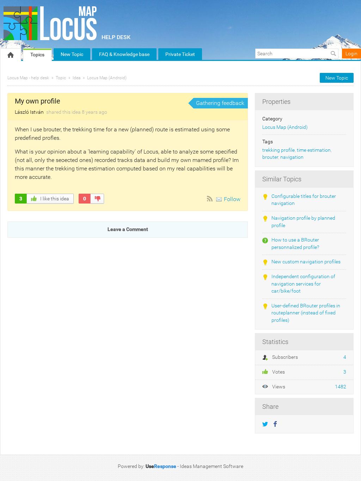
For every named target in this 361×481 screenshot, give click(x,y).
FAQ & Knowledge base (124, 54)
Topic (61, 77)
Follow (232, 199)
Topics (37, 54)
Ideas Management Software (211, 466)
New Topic (72, 54)
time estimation (314, 150)
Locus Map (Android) (107, 77)
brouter (270, 157)
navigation (292, 157)
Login (351, 53)
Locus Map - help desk (28, 77)
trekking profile (278, 150)
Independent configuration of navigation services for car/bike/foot (303, 284)
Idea (76, 77)
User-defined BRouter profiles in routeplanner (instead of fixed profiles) (305, 313)
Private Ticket (180, 54)
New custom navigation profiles (306, 262)
